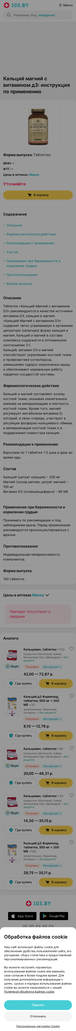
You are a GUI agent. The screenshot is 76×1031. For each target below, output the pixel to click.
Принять (38, 1005)
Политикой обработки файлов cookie (29, 991)
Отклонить (38, 1016)
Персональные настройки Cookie (38, 1026)
